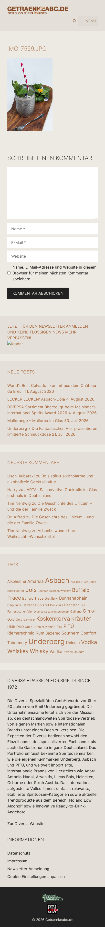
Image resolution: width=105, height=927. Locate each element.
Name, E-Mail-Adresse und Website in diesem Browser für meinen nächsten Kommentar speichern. (54, 273)
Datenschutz (19, 853)
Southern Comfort (79, 633)
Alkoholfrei (16, 581)
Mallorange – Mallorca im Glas (35, 420)
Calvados (29, 605)
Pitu (59, 627)
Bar (86, 582)
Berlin (92, 582)
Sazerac (52, 633)
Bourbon (43, 591)
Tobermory (17, 642)
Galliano (76, 611)
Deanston (71, 605)
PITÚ (68, 626)
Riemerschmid (20, 633)
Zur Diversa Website (25, 823)
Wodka (56, 651)
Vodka (89, 642)
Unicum (73, 642)
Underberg (46, 641)
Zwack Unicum (73, 652)
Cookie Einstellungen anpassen (36, 876)
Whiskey (18, 651)
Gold (19, 619)
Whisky (39, 651)
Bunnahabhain (73, 598)
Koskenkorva (53, 618)
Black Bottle (15, 591)
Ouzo (28, 627)
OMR (20, 627)
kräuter (81, 618)
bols (31, 589)
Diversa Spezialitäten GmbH (51, 611)
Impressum (17, 860)
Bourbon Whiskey (60, 591)
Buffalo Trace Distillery (40, 598)
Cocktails (56, 605)
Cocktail (43, 605)
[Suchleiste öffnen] (74, 21)
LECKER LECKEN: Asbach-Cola (36, 399)
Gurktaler (29, 619)
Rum (40, 633)
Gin (86, 611)
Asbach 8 (76, 582)
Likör (11, 627)
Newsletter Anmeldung (28, 868)
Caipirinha (14, 605)
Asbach (57, 580)
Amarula (35, 581)
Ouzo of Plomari (44, 627)
